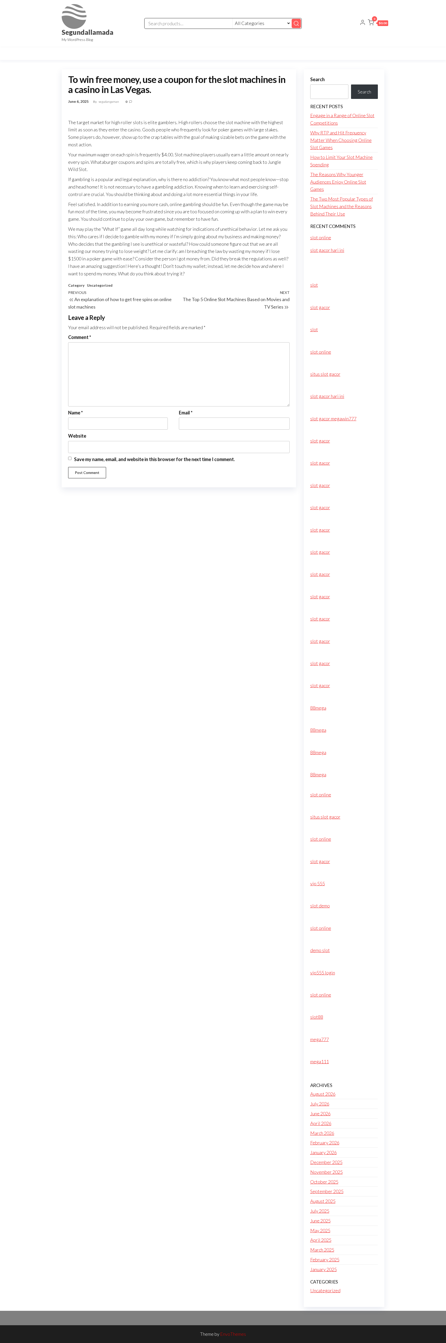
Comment (79, 337)
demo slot (320, 950)
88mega (318, 708)
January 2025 (323, 1269)
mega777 (319, 1039)
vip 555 (317, 883)
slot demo (320, 905)
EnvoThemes (233, 1334)
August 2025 (323, 1201)
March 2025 (322, 1250)
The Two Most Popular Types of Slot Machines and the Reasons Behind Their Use (341, 206)
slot (314, 285)
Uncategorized (100, 285)
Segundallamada (87, 32)
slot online (320, 237)
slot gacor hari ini (327, 250)
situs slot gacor (325, 374)
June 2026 (320, 1113)
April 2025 (320, 1240)
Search (317, 79)
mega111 (319, 1061)
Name (75, 412)
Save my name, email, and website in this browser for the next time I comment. (154, 459)
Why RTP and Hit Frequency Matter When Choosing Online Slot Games (341, 140)
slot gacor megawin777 (333, 418)
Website (77, 436)
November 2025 (326, 1172)
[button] (378, 23)
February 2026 (324, 1142)
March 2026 (322, 1133)
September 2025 (327, 1191)
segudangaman (109, 102)
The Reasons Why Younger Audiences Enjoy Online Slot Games (338, 182)
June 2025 (320, 1220)
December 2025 (326, 1162)
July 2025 (319, 1211)
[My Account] (363, 23)
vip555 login (322, 972)
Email (186, 412)
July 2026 (319, 1104)
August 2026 (323, 1094)
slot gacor (320, 307)
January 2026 (323, 1152)
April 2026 (320, 1123)
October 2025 (324, 1182)
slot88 (316, 1017)
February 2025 (324, 1259)
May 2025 (320, 1230)
